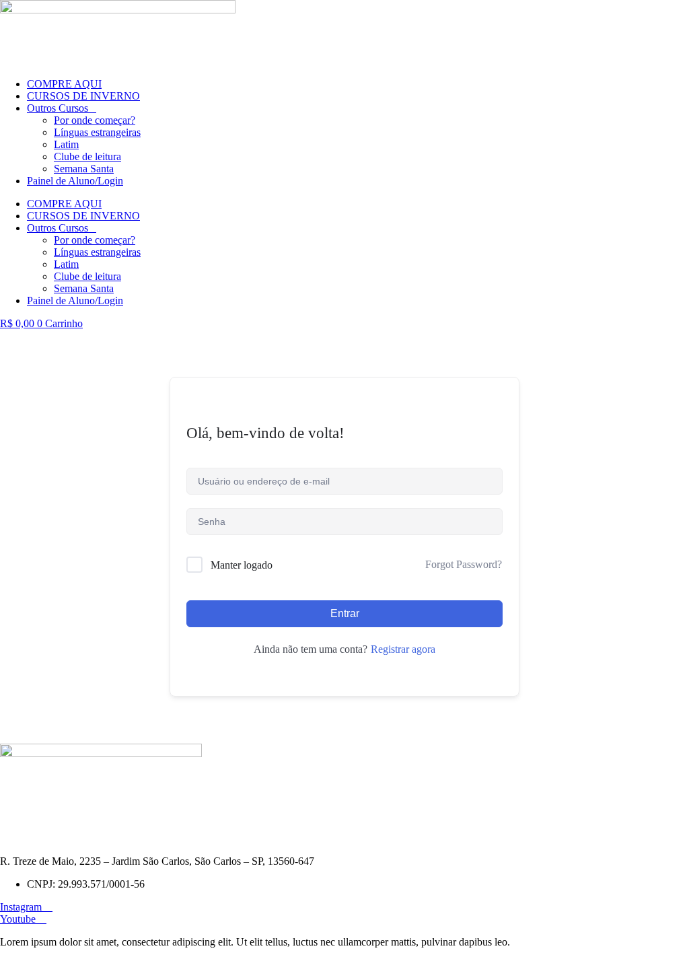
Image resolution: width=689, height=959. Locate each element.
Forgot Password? (463, 564)
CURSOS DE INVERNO (83, 96)
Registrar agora (403, 649)
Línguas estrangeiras (97, 132)
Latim (66, 144)
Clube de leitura (87, 156)
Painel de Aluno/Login (75, 180)
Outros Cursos (57, 108)
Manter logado (242, 565)
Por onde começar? (94, 120)
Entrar (344, 613)
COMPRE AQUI (64, 84)
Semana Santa (84, 168)
